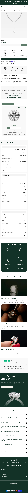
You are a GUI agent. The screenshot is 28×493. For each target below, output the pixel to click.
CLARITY (20, 104)
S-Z (19, 127)
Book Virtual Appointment (14, 95)
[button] (1, 6)
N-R (16, 127)
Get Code (24, 47)
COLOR (7, 104)
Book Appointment (6, 387)
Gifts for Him (6, 10)
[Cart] (26, 6)
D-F (8, 127)
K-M (14, 127)
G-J (11, 127)
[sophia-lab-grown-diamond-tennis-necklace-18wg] (25, 14)
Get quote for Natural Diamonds (14, 97)
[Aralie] (14, 6)
